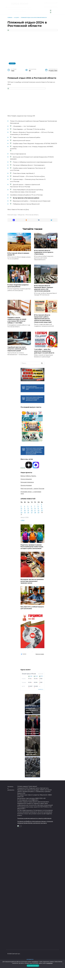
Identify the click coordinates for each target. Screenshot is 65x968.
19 (28, 510)
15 (38, 508)
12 (28, 508)
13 (31, 508)
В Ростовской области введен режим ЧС (18, 254)
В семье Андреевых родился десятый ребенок (18, 285)
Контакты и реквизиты (11, 788)
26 (28, 512)
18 (25, 510)
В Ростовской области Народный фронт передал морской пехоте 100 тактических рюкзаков (43, 288)
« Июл (22, 520)
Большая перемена (27, 482)
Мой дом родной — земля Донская (32, 488)
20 (32, 510)
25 (25, 512)
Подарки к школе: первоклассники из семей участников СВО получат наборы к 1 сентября (17, 320)
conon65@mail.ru (50, 7)
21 (35, 510)
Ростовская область (32, 215)
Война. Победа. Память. (28, 476)
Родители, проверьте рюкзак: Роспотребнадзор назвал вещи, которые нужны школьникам (32, 546)
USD (31, 676)
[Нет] (63, 964)
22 (38, 510)
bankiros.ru (40, 689)
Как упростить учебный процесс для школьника (32, 607)
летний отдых (12, 215)
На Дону (12, 63)
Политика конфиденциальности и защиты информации (34, 818)
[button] (14, 220)
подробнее (35, 961)
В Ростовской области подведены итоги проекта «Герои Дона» (43, 252)
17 (21, 510)
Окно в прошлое (26, 479)
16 (41, 508)
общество (22, 215)
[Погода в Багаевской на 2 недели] (40, 654)
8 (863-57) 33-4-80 (50, 3)
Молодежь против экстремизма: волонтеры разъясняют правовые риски (32, 581)
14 (35, 508)
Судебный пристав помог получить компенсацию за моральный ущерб (17, 348)
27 (32, 512)
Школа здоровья (26, 485)
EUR (36, 676)
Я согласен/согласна (32, 965)
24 (21, 512)
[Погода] (23, 653)
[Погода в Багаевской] (32, 652)
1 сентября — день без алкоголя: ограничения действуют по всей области (44, 351)
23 (42, 510)
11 (24, 508)
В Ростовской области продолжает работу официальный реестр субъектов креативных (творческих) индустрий (42, 318)
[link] (50, 10)
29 (38, 512)
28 (35, 512)
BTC (42, 676)
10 (21, 508)
